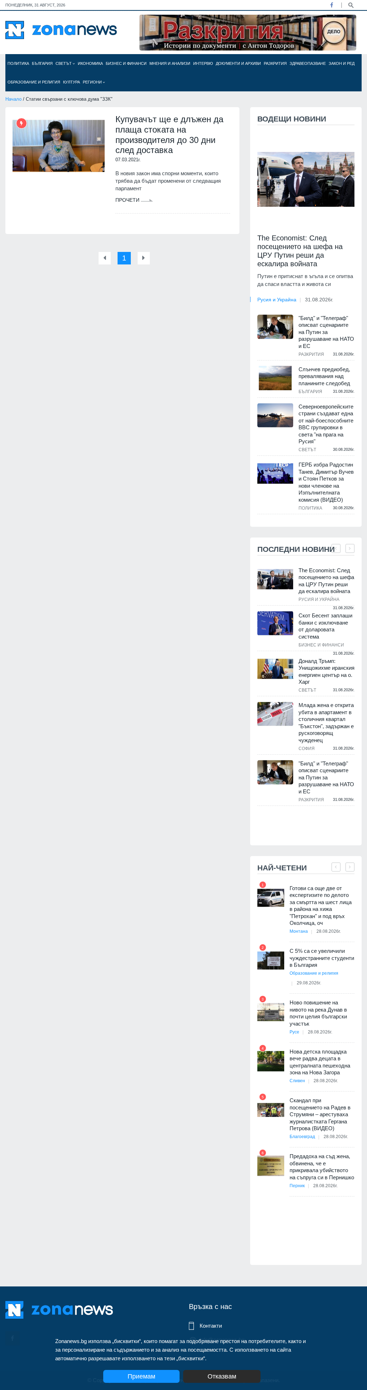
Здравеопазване (308, 63)
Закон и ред (341, 63)
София (307, 748)
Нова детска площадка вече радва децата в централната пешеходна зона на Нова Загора (320, 1062)
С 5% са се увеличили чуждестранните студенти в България (322, 958)
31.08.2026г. (319, 299)
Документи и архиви (238, 63)
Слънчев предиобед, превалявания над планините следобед (324, 376)
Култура (71, 82)
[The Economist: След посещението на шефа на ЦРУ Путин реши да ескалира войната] (305, 179)
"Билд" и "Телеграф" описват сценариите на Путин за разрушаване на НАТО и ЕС (326, 332)
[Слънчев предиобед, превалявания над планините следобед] (275, 378)
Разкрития (275, 63)
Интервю (203, 63)
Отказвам (222, 1376)
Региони (93, 82)
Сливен (297, 1080)
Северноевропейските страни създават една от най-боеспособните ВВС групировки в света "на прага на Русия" (326, 424)
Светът (64, 63)
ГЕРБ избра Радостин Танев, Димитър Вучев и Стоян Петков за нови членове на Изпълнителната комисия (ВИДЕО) (326, 482)
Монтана (299, 931)
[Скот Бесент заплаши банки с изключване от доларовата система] (275, 623)
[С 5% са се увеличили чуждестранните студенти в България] (270, 960)
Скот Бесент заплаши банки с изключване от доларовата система (325, 626)
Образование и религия (34, 82)
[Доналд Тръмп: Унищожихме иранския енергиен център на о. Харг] (275, 668)
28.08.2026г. (328, 931)
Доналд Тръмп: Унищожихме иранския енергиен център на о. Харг (326, 671)
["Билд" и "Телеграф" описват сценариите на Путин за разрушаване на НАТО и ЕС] (275, 327)
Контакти (211, 1326)
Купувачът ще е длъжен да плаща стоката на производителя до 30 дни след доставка (169, 134)
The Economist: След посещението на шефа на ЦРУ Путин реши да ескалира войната (300, 251)
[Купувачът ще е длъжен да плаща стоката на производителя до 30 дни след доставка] (59, 146)
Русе (294, 1032)
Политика (18, 63)
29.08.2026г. (309, 982)
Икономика (90, 63)
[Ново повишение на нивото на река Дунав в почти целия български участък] (270, 1012)
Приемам (141, 1376)
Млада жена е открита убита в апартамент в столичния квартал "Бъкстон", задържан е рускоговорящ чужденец (326, 722)
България (42, 63)
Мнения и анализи (169, 63)
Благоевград (302, 1136)
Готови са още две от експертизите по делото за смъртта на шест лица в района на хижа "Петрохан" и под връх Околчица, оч (321, 905)
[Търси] (351, 4)
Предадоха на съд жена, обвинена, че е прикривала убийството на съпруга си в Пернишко (322, 1166)
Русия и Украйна (276, 299)
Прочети (128, 200)
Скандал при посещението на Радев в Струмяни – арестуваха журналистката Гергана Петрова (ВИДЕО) (320, 1114)
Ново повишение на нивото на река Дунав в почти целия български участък (318, 1013)
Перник (297, 1185)
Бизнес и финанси (126, 63)
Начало (13, 99)
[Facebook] (331, 5)
